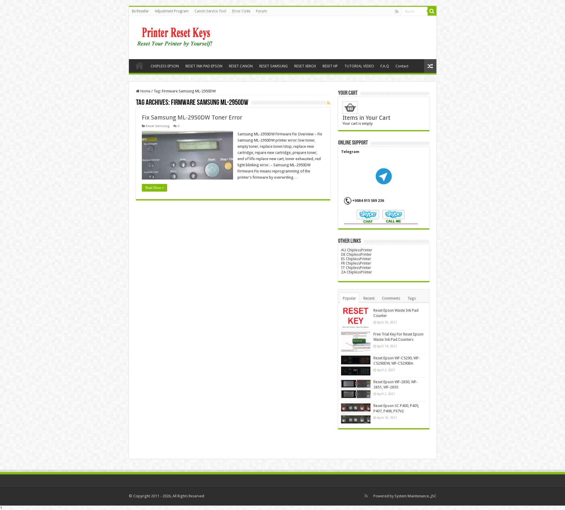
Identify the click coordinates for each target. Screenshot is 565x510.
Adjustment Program (172, 11)
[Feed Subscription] (328, 103)
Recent (369, 298)
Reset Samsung (158, 126)
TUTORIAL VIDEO (359, 66)
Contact (402, 66)
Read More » (154, 188)
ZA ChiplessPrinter (356, 272)
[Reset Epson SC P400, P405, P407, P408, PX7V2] (355, 413)
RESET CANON (241, 66)
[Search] (432, 11)
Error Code (241, 11)
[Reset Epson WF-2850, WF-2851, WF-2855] (355, 389)
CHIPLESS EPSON (165, 66)
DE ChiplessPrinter (356, 254)
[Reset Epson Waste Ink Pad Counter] (355, 318)
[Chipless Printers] (176, 36)
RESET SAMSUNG (273, 66)
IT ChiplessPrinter (356, 267)
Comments (391, 298)
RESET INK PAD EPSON (203, 66)
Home (139, 65)
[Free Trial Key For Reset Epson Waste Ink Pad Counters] (355, 342)
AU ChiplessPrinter (356, 250)
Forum (261, 11)
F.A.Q (384, 66)
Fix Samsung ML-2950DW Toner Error (192, 117)
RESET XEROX (305, 66)
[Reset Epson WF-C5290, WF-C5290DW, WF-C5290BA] (355, 365)
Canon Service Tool (210, 11)
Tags (412, 298)
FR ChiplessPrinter (356, 263)
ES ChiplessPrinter (356, 259)
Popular (349, 298)
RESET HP (330, 66)
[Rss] (397, 11)
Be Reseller (140, 11)
